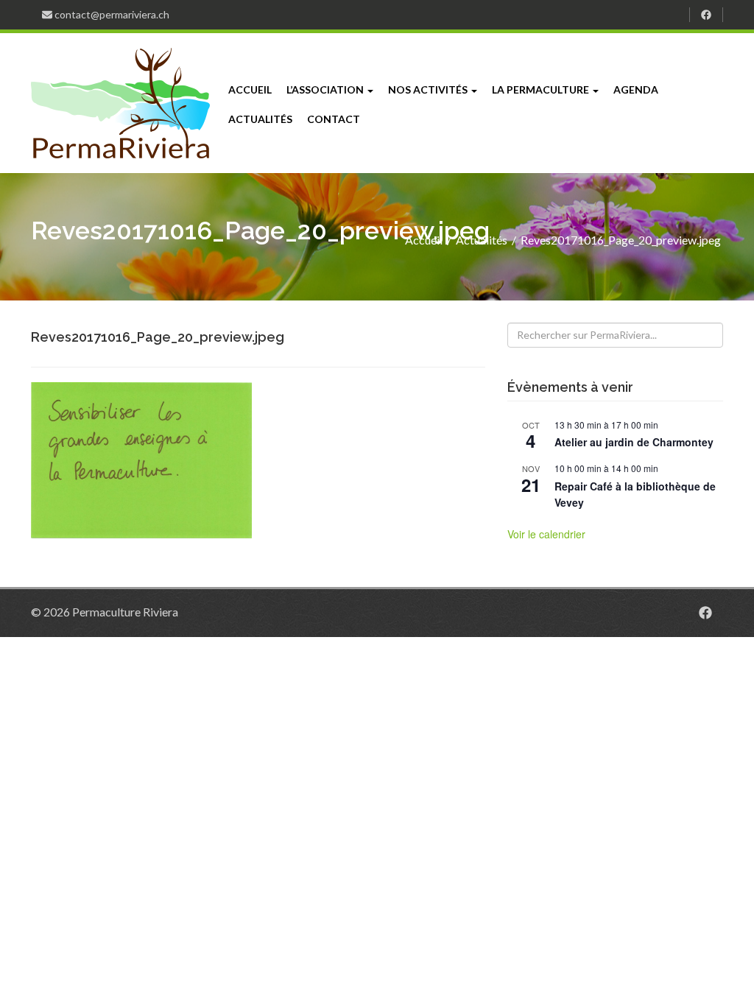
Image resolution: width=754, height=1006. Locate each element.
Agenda (635, 89)
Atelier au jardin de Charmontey (634, 442)
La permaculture (541, 89)
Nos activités (429, 89)
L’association (326, 89)
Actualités (260, 119)
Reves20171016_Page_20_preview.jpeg (621, 240)
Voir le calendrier (546, 534)
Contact (333, 119)
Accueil (250, 89)
